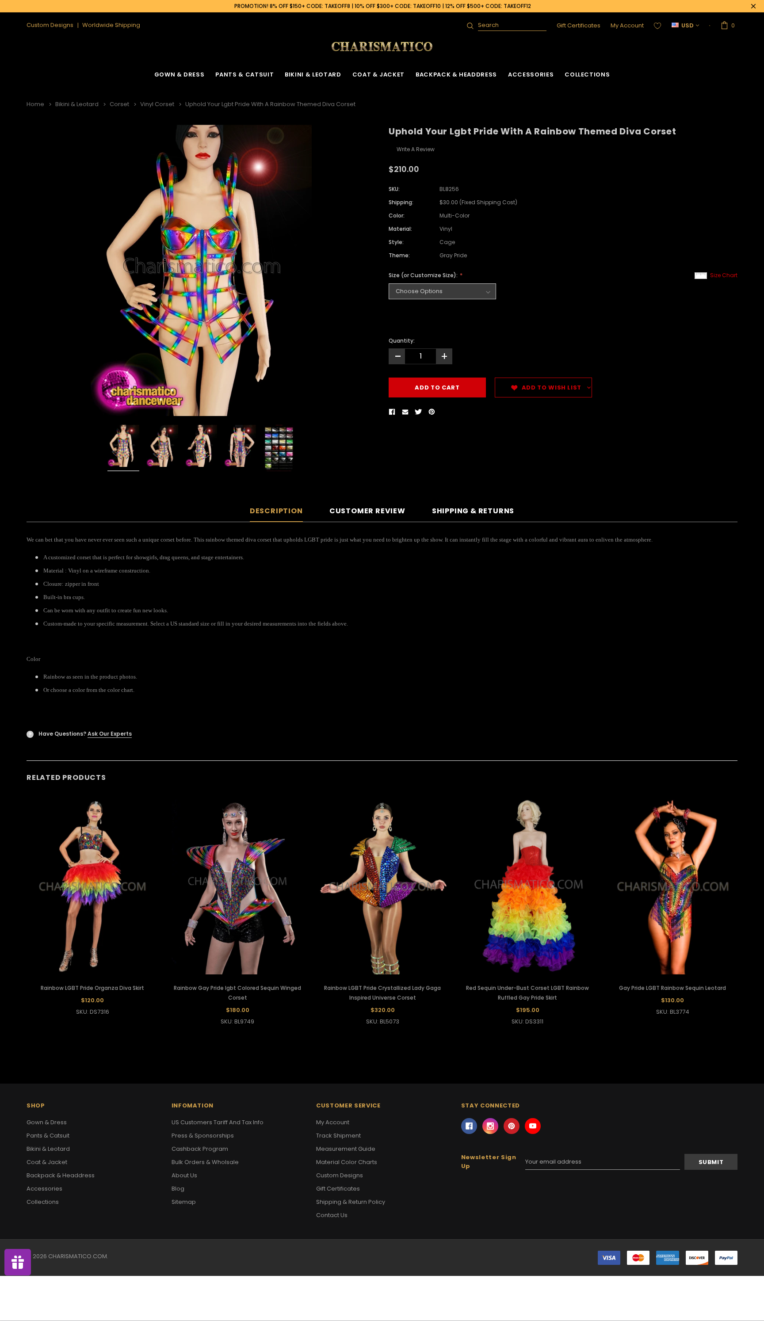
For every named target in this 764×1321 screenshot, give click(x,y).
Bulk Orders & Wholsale (205, 1162)
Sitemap (184, 1202)
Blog (178, 1188)
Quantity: (402, 340)
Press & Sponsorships (203, 1135)
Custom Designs (339, 1175)
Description (276, 511)
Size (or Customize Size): (424, 275)
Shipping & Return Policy (350, 1202)
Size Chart (723, 275)
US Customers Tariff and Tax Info (218, 1122)
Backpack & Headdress (456, 74)
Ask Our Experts (110, 733)
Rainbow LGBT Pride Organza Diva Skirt (92, 988)
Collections (587, 74)
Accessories (531, 74)
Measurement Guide (345, 1149)
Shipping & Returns (473, 511)
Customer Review (367, 511)
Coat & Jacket (378, 74)
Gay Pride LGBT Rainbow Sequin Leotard (672, 988)
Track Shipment (338, 1135)
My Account (627, 25)
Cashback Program (200, 1149)
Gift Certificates (578, 25)
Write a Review (416, 149)
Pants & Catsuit (244, 74)
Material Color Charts (346, 1162)
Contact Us (332, 1215)
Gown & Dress (179, 74)
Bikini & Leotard (313, 74)
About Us (184, 1175)
